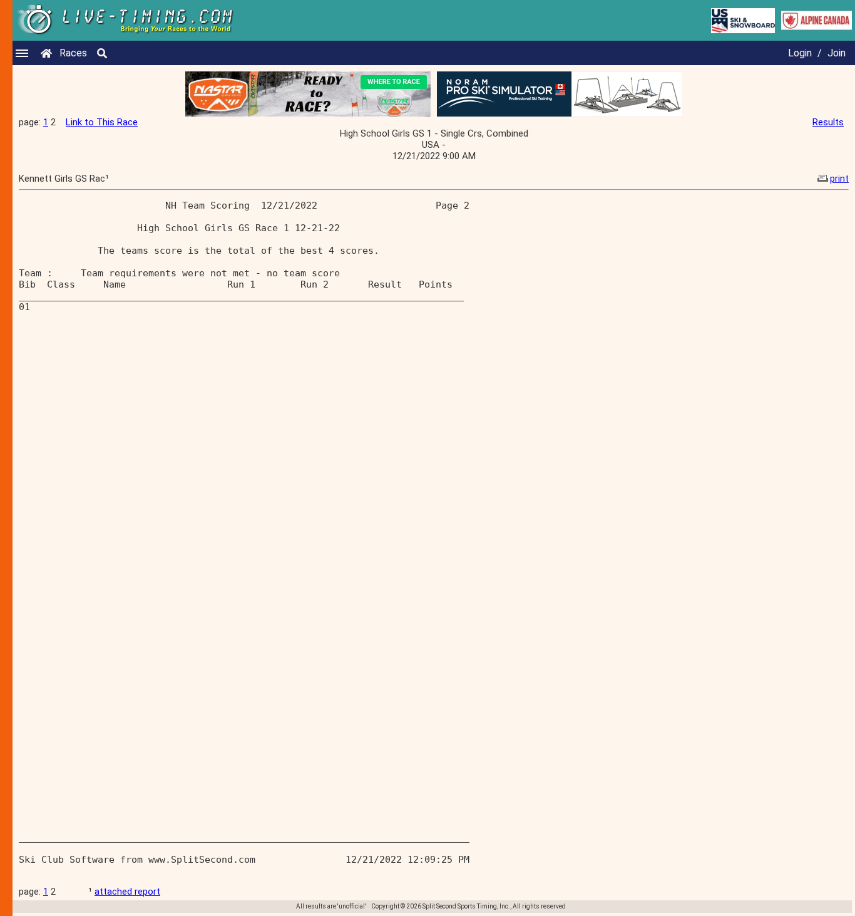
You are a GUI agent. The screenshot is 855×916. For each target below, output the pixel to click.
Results (828, 122)
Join (836, 53)
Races (73, 53)
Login (800, 53)
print (839, 178)
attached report (127, 891)
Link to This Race (102, 122)
